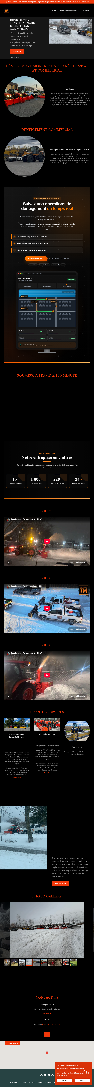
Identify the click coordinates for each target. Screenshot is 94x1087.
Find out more (60, 883)
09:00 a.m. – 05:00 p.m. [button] (50, 1024)
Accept (82, 1080)
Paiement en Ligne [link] (52, 1082)
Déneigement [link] (37, 1082)
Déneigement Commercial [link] (69, 10)
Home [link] (54, 10)
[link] (6, 10)
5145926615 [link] (15, 57)
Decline (64, 1080)
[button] (86, 11)
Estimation (17, 52)
